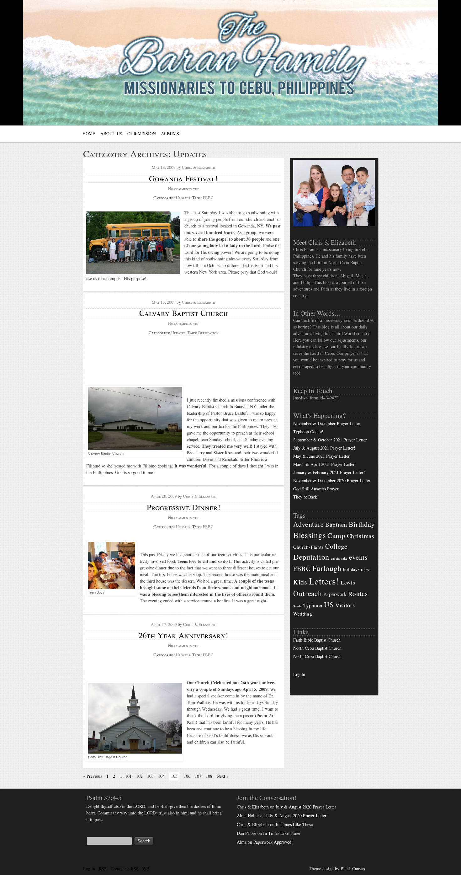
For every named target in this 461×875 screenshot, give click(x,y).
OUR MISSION (141, 133)
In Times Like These (294, 824)
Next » (223, 776)
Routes (358, 593)
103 (150, 776)
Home (365, 570)
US (329, 605)
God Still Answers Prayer (316, 489)
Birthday (362, 524)
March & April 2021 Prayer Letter (324, 464)
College (336, 546)
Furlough (327, 568)
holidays (351, 569)
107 (198, 776)
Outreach (307, 593)
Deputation (208, 332)
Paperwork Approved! (273, 842)
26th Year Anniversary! (183, 635)
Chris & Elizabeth (198, 167)
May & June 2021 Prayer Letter (321, 456)
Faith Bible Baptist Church (317, 640)
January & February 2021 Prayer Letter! (329, 472)
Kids (300, 581)
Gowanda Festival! (183, 178)
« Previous (92, 776)
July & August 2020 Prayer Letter (306, 807)
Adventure (308, 524)
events (358, 557)
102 (139, 776)
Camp (336, 535)
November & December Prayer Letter (326, 423)
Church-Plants (308, 547)
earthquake (339, 558)
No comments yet (183, 188)
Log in (299, 674)
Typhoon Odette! (308, 432)
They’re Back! (306, 497)
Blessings (309, 535)
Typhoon (312, 605)
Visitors (345, 605)
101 (128, 776)
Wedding (302, 614)
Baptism (336, 524)
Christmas (360, 535)
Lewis (348, 582)
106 (187, 776)
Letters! (324, 581)
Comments (125, 869)
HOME (88, 133)
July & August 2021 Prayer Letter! (324, 448)
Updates (183, 197)
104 (161, 776)
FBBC (208, 197)
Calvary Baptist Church (183, 312)
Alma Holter (248, 816)
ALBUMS (170, 133)
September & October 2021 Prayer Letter (330, 440)
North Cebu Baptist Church (317, 648)
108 (209, 776)
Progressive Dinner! (183, 507)
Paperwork (335, 594)
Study (297, 606)
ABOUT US (111, 133)
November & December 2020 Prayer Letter (331, 480)
